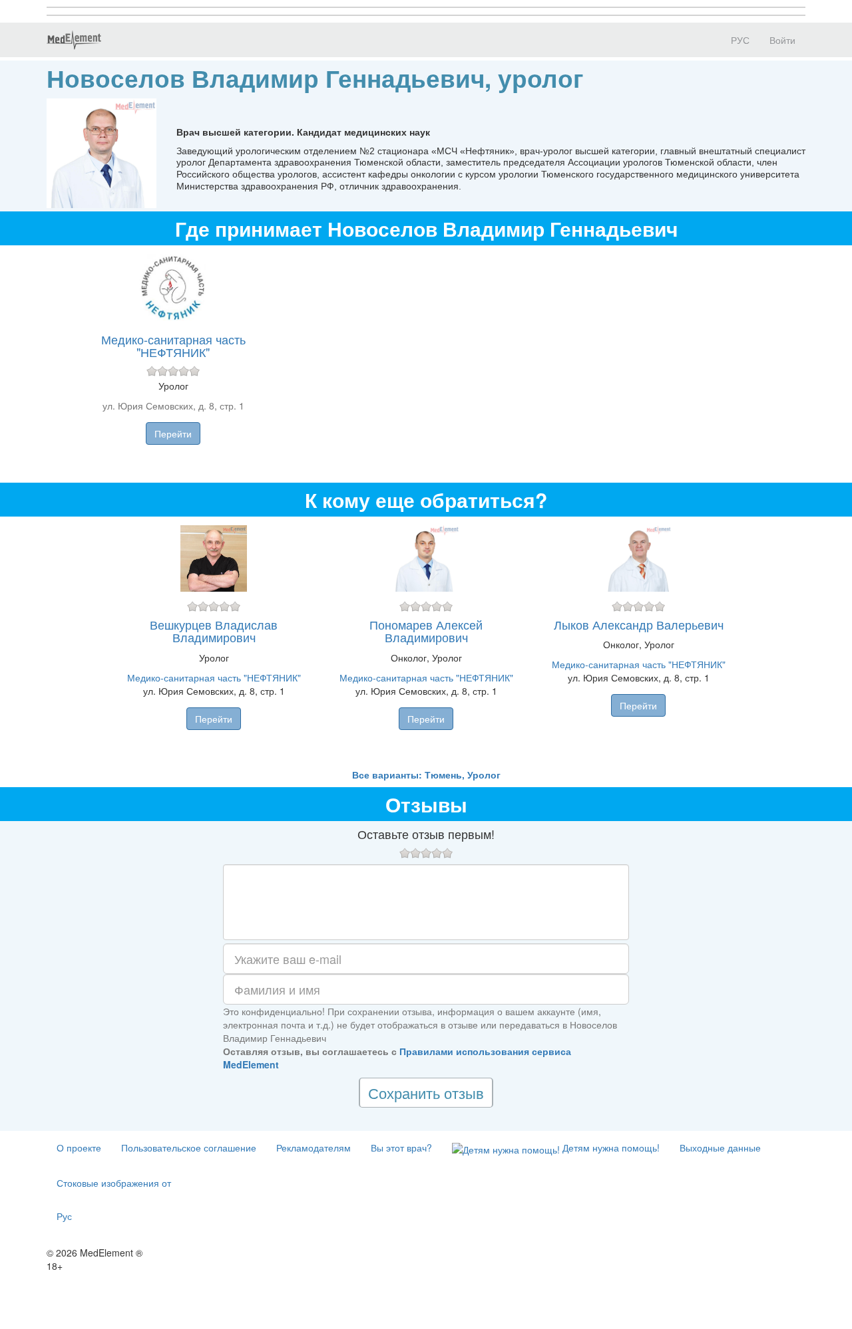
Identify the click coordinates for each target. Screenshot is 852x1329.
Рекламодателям (313, 1147)
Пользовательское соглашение (188, 1147)
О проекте (79, 1147)
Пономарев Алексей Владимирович (426, 631)
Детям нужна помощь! (610, 1147)
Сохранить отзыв (426, 1092)
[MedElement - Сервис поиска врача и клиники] (74, 40)
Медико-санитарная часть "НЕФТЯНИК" (173, 345)
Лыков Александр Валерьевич (639, 624)
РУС (738, 40)
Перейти (173, 433)
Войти (782, 40)
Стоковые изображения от (114, 1182)
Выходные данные (720, 1147)
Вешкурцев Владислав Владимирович (214, 631)
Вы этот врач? (401, 1147)
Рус (64, 1216)
